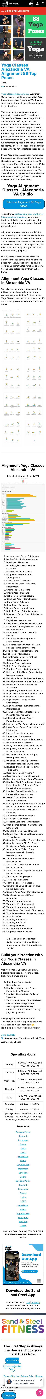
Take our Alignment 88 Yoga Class (23, 204)
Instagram (23, 1168)
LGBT (23, 1152)
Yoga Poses (15, 1042)
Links (23, 1148)
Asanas (8, 1038)
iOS (28, 1302)
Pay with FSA (23, 1164)
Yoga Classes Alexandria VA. (15, 94)
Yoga (3, 82)
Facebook (23, 1140)
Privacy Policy (27, 1376)
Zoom (23, 1177)
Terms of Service (11, 1376)
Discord (23, 1136)
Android (35, 1302)
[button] (43, 3)
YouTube (23, 1172)
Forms (23, 1144)
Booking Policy (23, 1132)
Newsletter (23, 1156)
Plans (23, 1160)
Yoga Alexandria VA (28, 1038)
